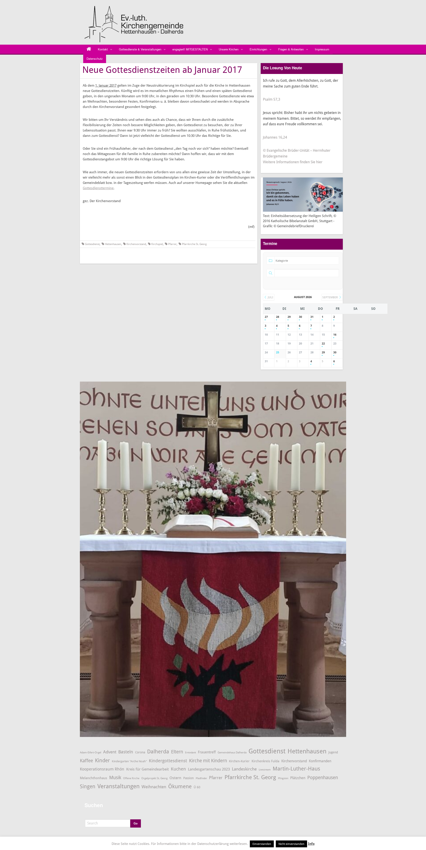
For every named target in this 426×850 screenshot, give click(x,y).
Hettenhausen (113, 244)
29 (289, 317)
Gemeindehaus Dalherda (232, 752)
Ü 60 (197, 787)
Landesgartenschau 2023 (209, 769)
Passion (188, 778)
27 (266, 317)
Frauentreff (207, 752)
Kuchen (178, 769)
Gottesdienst (92, 244)
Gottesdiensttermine (98, 188)
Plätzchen (297, 778)
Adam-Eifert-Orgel (90, 752)
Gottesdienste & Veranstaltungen (140, 49)
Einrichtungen (258, 49)
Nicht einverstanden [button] (291, 844)
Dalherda (158, 751)
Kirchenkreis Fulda (265, 761)
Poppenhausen (322, 777)
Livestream (265, 769)
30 (300, 317)
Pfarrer (172, 244)
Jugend (333, 752)
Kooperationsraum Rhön (102, 769)
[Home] (89, 49)
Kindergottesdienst (168, 760)
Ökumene (180, 786)
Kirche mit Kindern (208, 760)
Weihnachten (154, 786)
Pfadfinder (201, 778)
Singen (87, 787)
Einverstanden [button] (261, 844)
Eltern (177, 751)
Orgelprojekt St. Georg (154, 778)
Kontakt (103, 49)
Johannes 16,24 (275, 137)
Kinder (102, 760)
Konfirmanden (320, 761)
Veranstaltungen (118, 786)
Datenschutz (95, 58)
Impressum (322, 49)
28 (277, 317)
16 (334, 334)
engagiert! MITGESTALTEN (190, 49)
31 (312, 317)
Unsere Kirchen (229, 49)
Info (311, 844)
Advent (109, 751)
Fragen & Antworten (291, 49)
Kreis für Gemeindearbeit (147, 769)
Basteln (125, 751)
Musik (115, 777)
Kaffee (86, 760)
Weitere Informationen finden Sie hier (292, 162)
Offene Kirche (131, 778)
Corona (140, 752)
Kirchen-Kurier (239, 761)
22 (323, 343)
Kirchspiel (157, 244)
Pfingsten (283, 778)
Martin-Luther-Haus (296, 769)
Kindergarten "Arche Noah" (129, 761)
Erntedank (190, 752)
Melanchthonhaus (93, 778)
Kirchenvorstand (136, 244)
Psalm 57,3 (271, 99)
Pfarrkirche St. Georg (194, 244)
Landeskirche (244, 769)
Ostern (175, 778)
